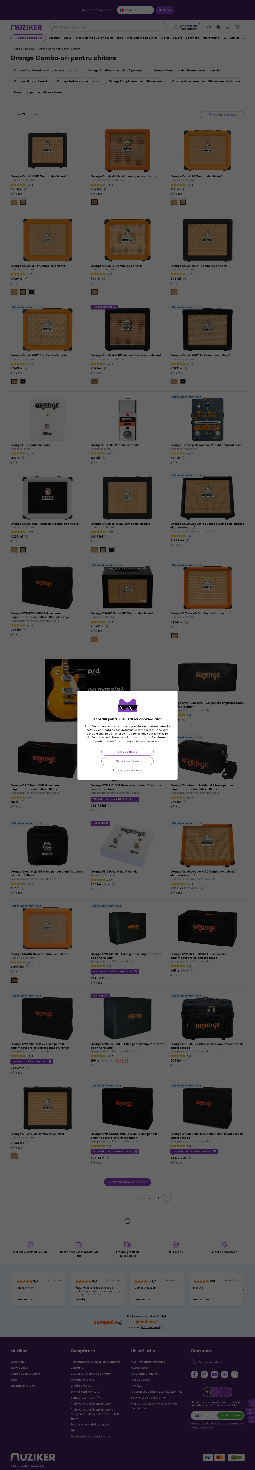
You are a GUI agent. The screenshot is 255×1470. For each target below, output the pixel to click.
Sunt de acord (127, 751)
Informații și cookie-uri (127, 770)
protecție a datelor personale (140, 741)
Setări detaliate (127, 761)
